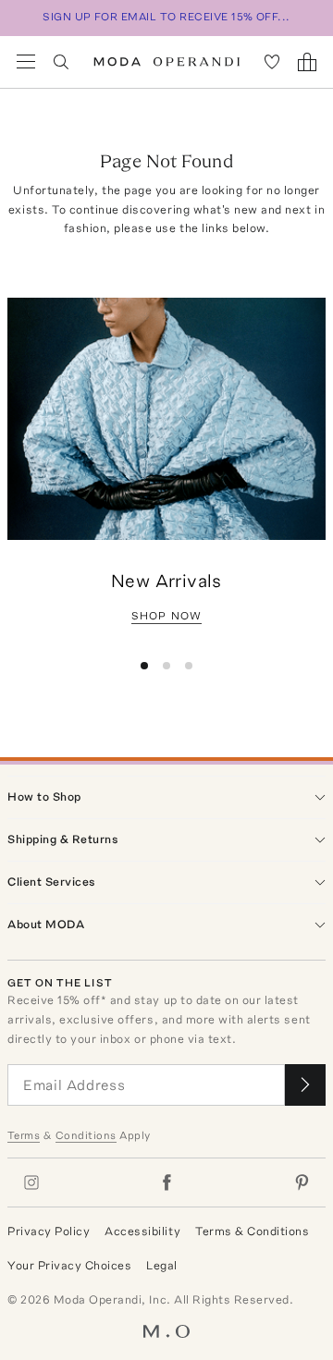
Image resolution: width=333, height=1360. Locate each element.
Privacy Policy (48, 1231)
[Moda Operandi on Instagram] (31, 1182)
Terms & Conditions (252, 1231)
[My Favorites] (272, 62)
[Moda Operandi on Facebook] (166, 1182)
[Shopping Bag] (307, 62)
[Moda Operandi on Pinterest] (301, 1182)
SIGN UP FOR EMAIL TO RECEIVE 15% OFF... (166, 16)
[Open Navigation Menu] (26, 62)
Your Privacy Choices (69, 1265)
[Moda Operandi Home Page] (167, 62)
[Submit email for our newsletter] (305, 1085)
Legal (162, 1265)
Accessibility (142, 1231)
